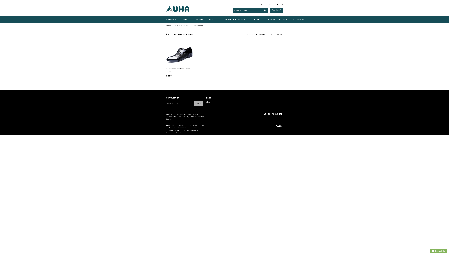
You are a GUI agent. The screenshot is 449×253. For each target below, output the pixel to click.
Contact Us (439, 251)
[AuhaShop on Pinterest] (273, 114)
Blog (208, 102)
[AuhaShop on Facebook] (269, 114)
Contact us (181, 114)
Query (195, 114)
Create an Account (276, 5)
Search (169, 119)
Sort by (250, 34)
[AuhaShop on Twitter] (265, 114)
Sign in (263, 5)
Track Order (170, 114)
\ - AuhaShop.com (182, 25)
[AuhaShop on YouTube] (280, 114)
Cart (278, 10)
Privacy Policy (171, 116)
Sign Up (198, 103)
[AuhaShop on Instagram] (276, 114)
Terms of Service (197, 116)
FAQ (189, 114)
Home (168, 25)
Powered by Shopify (173, 133)
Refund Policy (184, 116)
